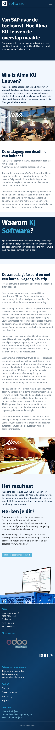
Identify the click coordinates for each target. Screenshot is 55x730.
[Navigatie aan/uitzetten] (50, 3)
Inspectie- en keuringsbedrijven (17, 714)
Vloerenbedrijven (10, 711)
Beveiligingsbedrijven (12, 717)
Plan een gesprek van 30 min (16, 555)
